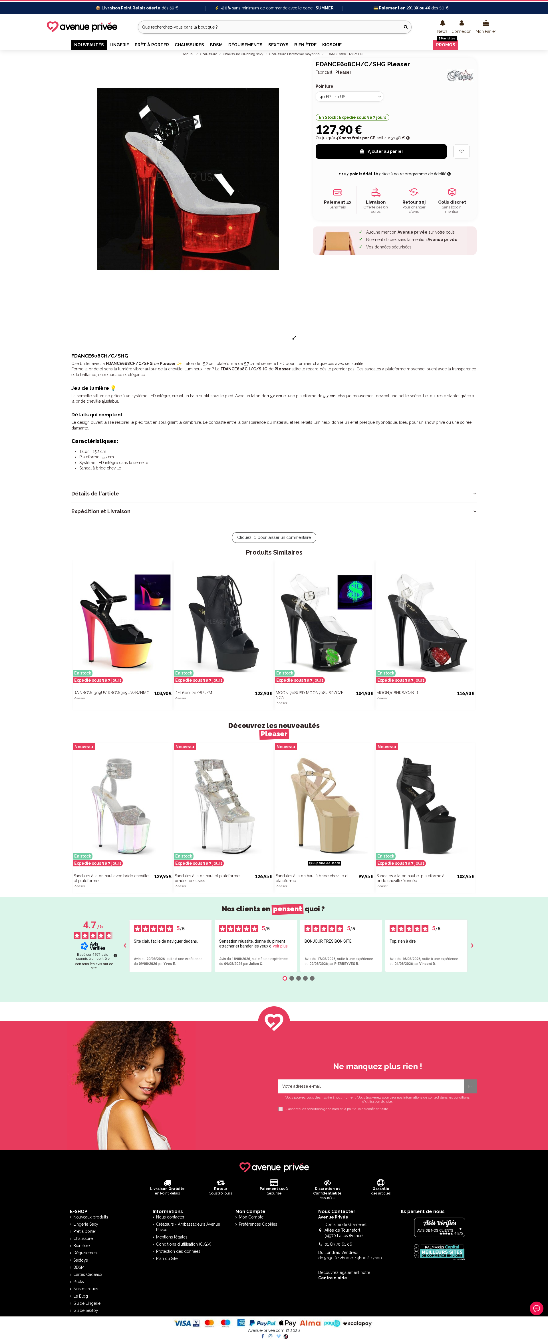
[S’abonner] (470, 1086)
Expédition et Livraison (100, 511)
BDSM (78, 1267)
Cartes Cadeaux (87, 1274)
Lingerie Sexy (85, 1224)
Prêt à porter (84, 1231)
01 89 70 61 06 (338, 1244)
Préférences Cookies (258, 1224)
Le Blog (80, 1296)
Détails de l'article (95, 494)
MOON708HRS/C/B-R (397, 692)
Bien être (81, 1245)
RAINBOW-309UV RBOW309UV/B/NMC (111, 692)
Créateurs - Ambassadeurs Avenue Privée (188, 1227)
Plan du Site (167, 1258)
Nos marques (85, 1288)
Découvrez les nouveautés (274, 729)
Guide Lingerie (86, 1303)
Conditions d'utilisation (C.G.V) (183, 1244)
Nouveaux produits (90, 1217)
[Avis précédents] (125, 946)
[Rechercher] (406, 27)
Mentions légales (172, 1237)
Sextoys (80, 1260)
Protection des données (178, 1251)
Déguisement (85, 1252)
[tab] (274, 494)
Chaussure (83, 1238)
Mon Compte (251, 1217)
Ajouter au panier (385, 151)
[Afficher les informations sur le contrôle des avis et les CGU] (115, 955)
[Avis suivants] (472, 946)
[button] (442, 27)
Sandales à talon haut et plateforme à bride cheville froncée (410, 878)
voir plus (280, 946)
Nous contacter (170, 1217)
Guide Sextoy (85, 1310)
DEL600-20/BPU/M (193, 692)
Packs (78, 1281)
